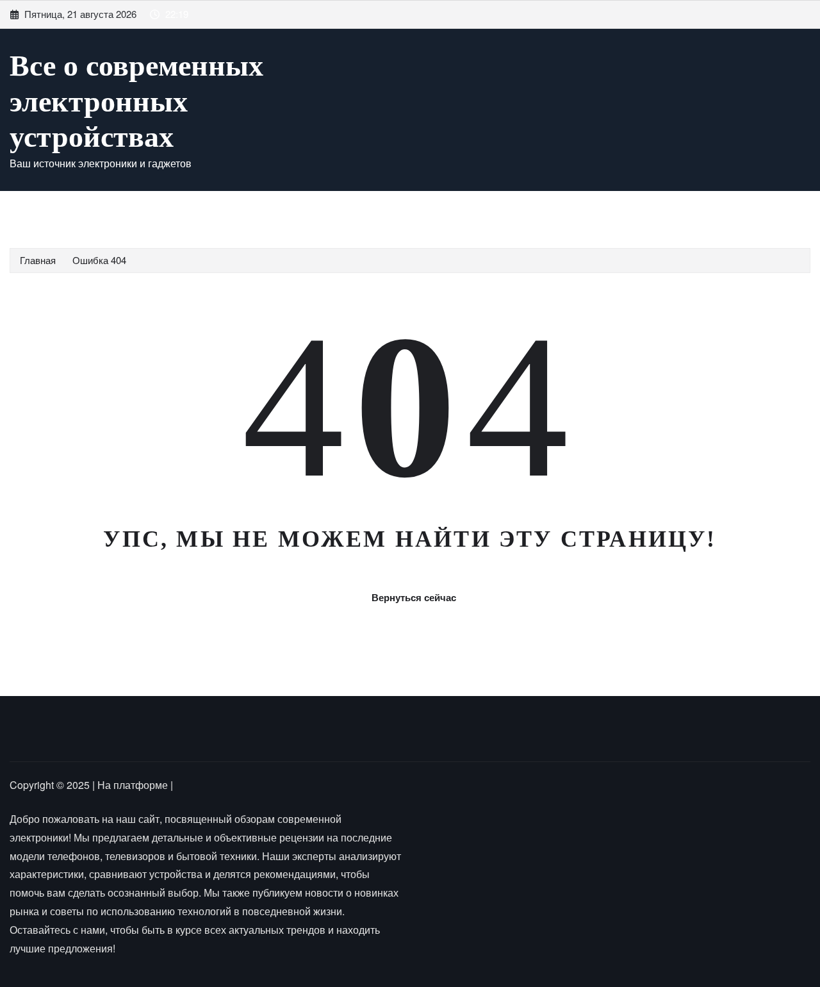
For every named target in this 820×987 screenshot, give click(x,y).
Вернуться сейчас (414, 597)
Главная (38, 260)
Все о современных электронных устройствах (136, 101)
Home (40, 210)
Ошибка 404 (99, 260)
